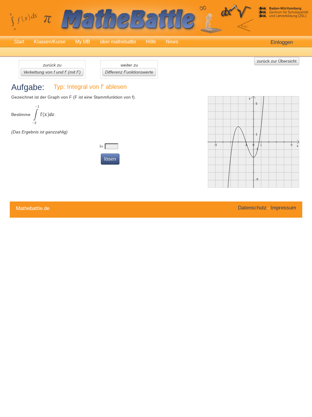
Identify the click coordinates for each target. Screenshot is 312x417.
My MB (82, 41)
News (172, 41)
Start (19, 41)
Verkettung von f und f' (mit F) (52, 72)
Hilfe (151, 41)
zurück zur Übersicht (276, 61)
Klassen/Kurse (50, 41)
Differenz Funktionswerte (129, 72)
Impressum (283, 208)
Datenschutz (252, 208)
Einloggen (282, 42)
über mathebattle (118, 41)
